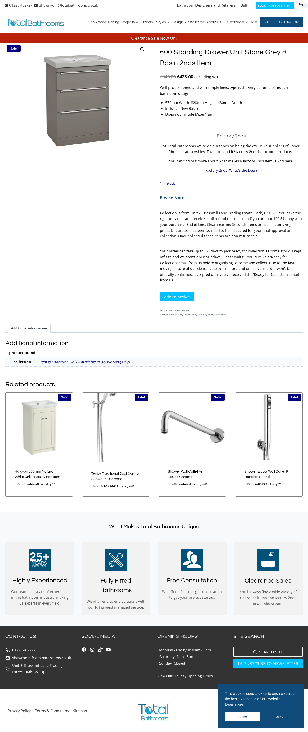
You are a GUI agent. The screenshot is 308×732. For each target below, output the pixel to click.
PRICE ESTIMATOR (281, 22)
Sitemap (80, 710)
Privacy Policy (19, 710)
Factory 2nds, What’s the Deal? (231, 170)
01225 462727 (23, 650)
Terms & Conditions (52, 710)
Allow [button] (242, 716)
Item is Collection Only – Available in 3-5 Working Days (84, 361)
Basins (178, 314)
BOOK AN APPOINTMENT (275, 5)
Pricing (114, 22)
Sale (253, 22)
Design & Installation (188, 22)
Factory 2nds (205, 314)
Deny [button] (279, 716)
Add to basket (177, 296)
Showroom (97, 22)
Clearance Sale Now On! (154, 38)
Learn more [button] (234, 704)
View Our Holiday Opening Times (185, 676)
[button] (142, 49)
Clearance (190, 314)
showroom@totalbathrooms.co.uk (41, 657)
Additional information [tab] (29, 328)
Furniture (220, 314)
